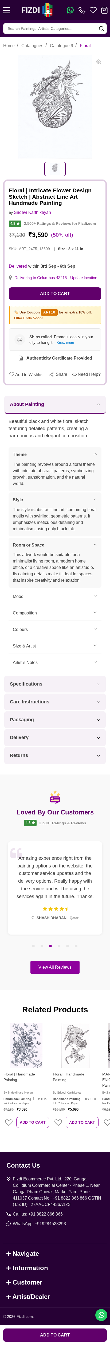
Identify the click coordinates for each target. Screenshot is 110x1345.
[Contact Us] (83, 10)
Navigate (26, 1253)
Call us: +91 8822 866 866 (38, 1214)
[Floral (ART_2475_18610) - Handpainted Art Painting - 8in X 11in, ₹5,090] (76, 1045)
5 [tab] (67, 946)
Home (9, 45)
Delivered (18, 266)
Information (30, 1267)
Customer (27, 1282)
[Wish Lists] (93, 10)
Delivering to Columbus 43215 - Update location (55, 278)
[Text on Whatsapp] (70, 10)
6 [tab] (76, 946)
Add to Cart (55, 293)
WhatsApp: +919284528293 (39, 1223)
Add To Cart (33, 1122)
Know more (65, 343)
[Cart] (104, 10)
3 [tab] (50, 946)
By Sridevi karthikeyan (18, 1092)
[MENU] (6, 10)
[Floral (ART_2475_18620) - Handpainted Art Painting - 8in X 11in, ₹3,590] (26, 1045)
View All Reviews (55, 967)
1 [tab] (33, 946)
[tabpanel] (55, 169)
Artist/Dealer (31, 1296)
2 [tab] (42, 946)
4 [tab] (59, 946)
